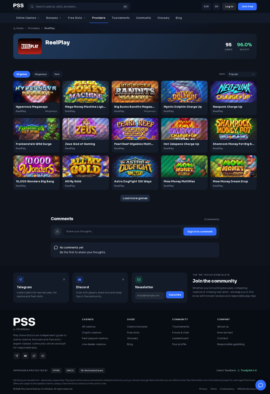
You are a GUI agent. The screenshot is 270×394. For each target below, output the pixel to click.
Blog (179, 18)
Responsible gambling (231, 344)
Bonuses (52, 18)
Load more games (135, 198)
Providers (98, 18)
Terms (213, 388)
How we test (225, 332)
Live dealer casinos (94, 344)
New (57, 74)
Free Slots (75, 18)
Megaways (41, 74)
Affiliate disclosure (247, 388)
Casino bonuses (137, 326)
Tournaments (121, 18)
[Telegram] (16, 355)
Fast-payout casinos (95, 338)
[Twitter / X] (34, 355)
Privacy (203, 388)
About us (223, 326)
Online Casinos (26, 18)
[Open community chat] (260, 385)
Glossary (163, 18)
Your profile (179, 344)
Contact (222, 338)
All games (21, 74)
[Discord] (25, 355)
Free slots (133, 332)
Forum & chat (180, 332)
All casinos (88, 326)
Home (20, 28)
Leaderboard (180, 338)
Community (143, 18)
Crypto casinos (91, 332)
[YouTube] (42, 355)
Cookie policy (227, 388)
